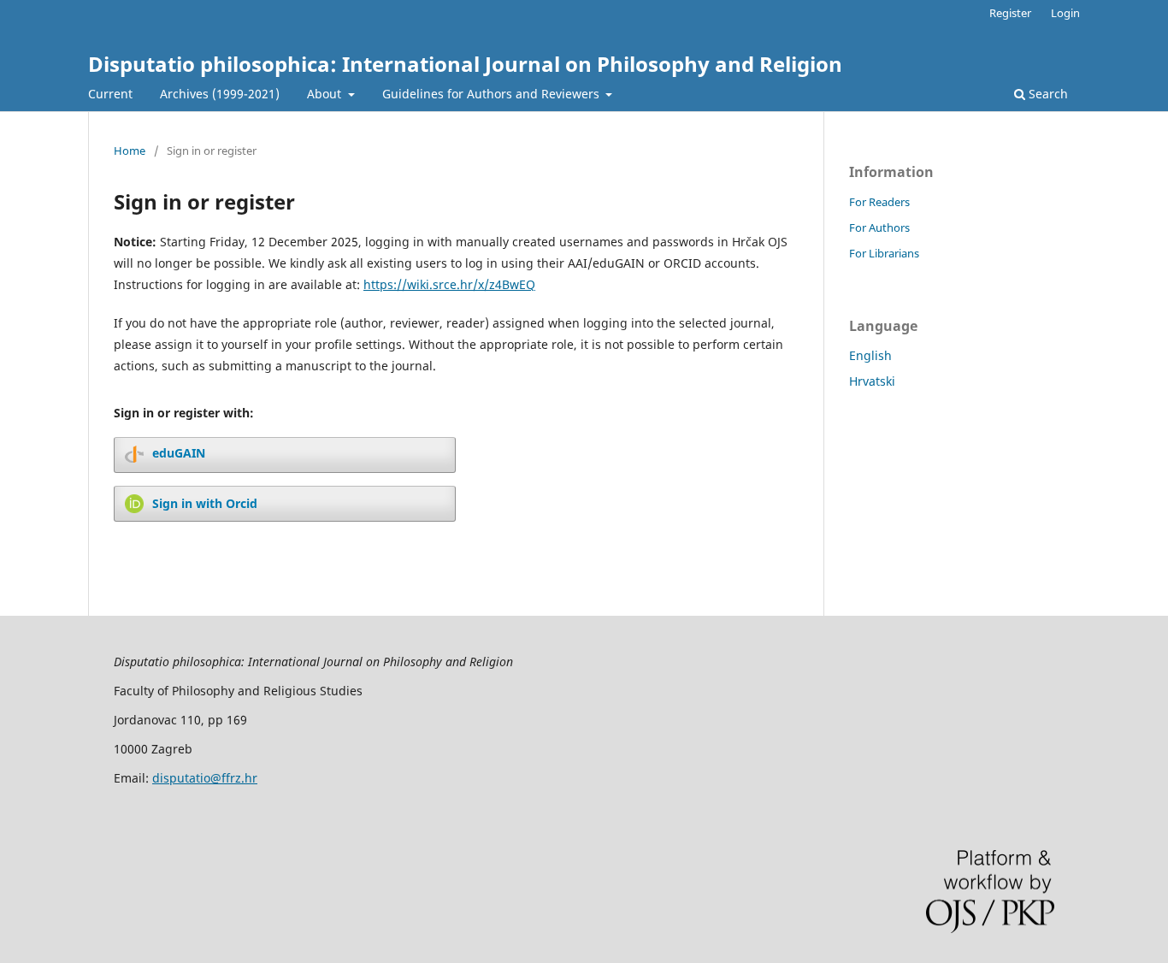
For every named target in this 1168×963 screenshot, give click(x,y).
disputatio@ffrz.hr (204, 778)
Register (1010, 13)
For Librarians (884, 253)
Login (1065, 13)
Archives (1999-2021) (220, 94)
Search (1046, 94)
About (326, 94)
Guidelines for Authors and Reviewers (492, 94)
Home (129, 150)
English (870, 355)
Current (110, 94)
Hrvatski (872, 381)
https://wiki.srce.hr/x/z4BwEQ (449, 284)
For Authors (879, 227)
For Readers (879, 202)
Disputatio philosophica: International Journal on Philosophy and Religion (465, 64)
